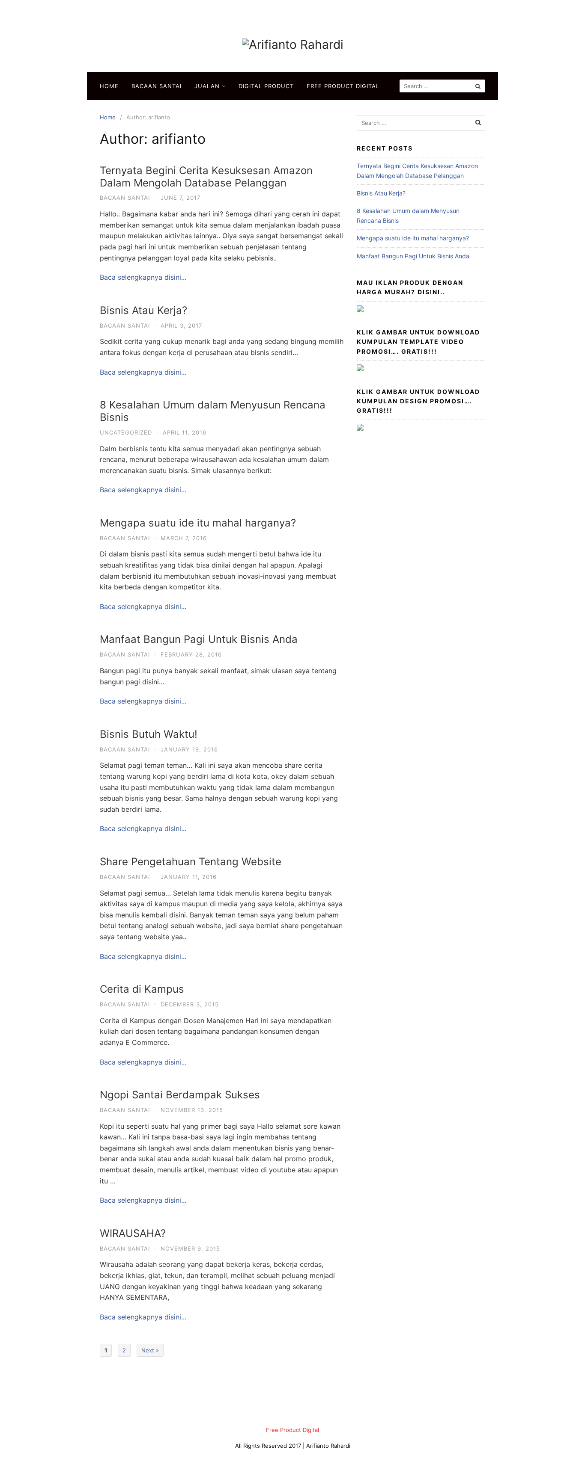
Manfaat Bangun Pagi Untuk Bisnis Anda (199, 639)
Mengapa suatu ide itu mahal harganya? (198, 523)
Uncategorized (126, 432)
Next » (150, 1350)
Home (109, 86)
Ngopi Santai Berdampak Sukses (180, 1095)
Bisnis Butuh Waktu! (148, 734)
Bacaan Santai (156, 86)
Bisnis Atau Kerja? (143, 310)
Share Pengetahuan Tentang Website (190, 861)
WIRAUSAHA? (133, 1233)
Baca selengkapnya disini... (143, 277)
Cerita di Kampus (142, 989)
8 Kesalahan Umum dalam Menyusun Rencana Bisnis (212, 411)
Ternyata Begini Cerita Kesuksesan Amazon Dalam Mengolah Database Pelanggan (206, 176)
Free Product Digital (343, 86)
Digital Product (266, 86)
